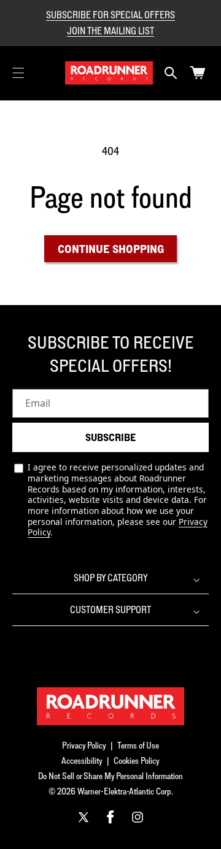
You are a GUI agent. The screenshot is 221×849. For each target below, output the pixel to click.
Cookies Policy (137, 760)
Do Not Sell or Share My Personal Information (110, 776)
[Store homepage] (110, 706)
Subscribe (110, 437)
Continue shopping (111, 249)
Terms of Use (138, 745)
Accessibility (82, 760)
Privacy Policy (84, 745)
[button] (18, 72)
